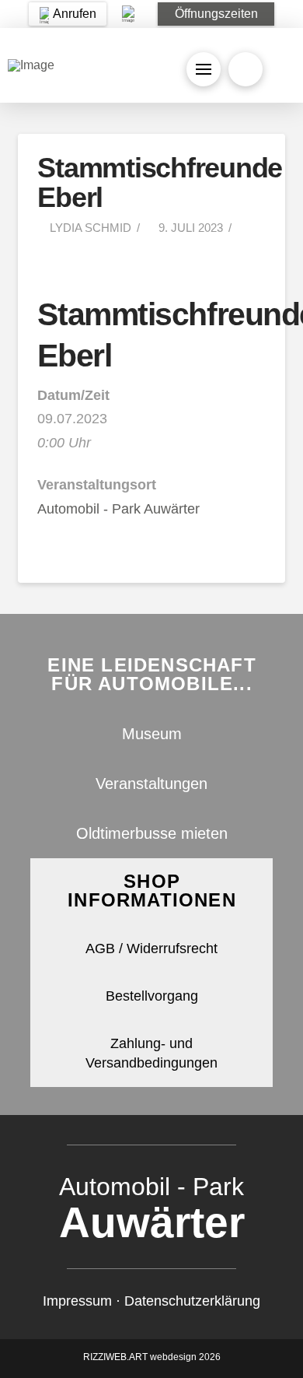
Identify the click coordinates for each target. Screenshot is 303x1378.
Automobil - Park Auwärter (118, 509)
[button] (216, 14)
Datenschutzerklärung (192, 1301)
